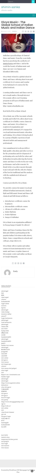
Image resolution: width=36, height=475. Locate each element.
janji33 (3, 343)
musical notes (8, 63)
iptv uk (3, 414)
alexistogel (4, 291)
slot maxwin (5, 445)
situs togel (4, 370)
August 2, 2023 (6, 31)
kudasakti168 (5, 301)
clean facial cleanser (7, 412)
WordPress (12, 470)
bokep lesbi (5, 331)
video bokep (5, 312)
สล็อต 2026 (4, 333)
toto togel (4, 443)
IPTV (2, 420)
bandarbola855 (6, 337)
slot (2, 372)
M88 (2, 295)
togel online (5, 303)
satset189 (4, 356)
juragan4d (4, 351)
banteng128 (4, 422)
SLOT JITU (4, 435)
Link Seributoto (6, 322)
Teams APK (4, 326)
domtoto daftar (6, 314)
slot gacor (4, 360)
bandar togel (5, 377)
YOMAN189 (5, 389)
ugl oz (3, 404)
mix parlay (4, 400)
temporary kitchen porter (9, 439)
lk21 (2, 293)
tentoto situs (5, 437)
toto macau (5, 362)
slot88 (3, 335)
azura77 (3, 316)
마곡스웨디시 (5, 418)
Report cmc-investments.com (10, 374)
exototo (3, 306)
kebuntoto (4, 385)
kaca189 (3, 427)
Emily (15, 271)
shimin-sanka (10, 7)
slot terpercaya (6, 364)
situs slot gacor (6, 387)
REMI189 (4, 391)
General (14, 31)
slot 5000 (4, 328)
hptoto (3, 308)
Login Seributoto (6, 318)
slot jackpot (13, 368)
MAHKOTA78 (5, 349)
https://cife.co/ (6, 406)
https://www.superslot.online (10, 383)
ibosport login (6, 416)
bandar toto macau (7, 345)
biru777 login (5, 397)
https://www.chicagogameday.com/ (12, 402)
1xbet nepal (4, 297)
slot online (4, 358)
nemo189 (4, 354)
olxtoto (3, 299)
